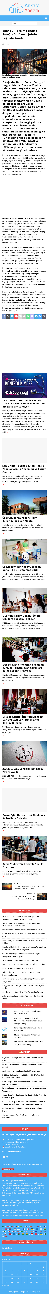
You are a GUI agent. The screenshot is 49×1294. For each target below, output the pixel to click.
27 (24, 1282)
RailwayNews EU (37, 1215)
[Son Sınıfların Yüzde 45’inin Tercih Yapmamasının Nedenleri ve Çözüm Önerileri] (24, 450)
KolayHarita (28, 1200)
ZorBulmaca (6, 1203)
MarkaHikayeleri (39, 1193)
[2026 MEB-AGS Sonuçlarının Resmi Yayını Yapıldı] (24, 753)
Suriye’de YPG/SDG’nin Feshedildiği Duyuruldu (21, 1071)
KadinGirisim (38, 1183)
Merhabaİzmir (28, 1185)
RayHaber (25, 1052)
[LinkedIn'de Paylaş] (12, 316)
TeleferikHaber (22, 1180)
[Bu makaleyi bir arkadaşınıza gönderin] (20, 316)
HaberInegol (6, 1193)
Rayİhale (36, 1203)
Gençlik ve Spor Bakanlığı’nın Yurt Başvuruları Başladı (22, 992)
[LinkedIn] (7, 1156)
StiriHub (5, 1215)
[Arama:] (24, 23)
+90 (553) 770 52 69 (11, 1144)
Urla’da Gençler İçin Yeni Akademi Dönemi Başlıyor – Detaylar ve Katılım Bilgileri (23, 720)
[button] (45, 18)
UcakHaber (25, 1188)
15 (37, 1275)
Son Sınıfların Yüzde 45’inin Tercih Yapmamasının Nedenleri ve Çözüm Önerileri (24, 469)
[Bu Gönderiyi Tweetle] (8, 316)
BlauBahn (25, 1210)
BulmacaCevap (7, 1200)
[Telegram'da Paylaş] (36, 316)
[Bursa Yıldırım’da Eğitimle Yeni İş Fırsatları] (24, 848)
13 (24, 1275)
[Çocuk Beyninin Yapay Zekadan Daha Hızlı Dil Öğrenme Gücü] (24, 551)
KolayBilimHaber (30, 1190)
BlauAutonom (24, 1212)
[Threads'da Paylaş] (44, 316)
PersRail (16, 1212)
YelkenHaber (7, 1188)
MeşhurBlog (6, 1205)
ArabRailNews (7, 1212)
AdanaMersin (18, 1185)
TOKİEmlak (15, 1205)
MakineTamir (34, 1188)
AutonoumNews (16, 1210)
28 (31, 1282)
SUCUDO (5, 1180)
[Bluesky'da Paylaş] (40, 316)
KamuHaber (16, 1188)
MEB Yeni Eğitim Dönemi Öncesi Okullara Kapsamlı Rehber (21, 617)
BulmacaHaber (7, 1195)
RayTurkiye (37, 1200)
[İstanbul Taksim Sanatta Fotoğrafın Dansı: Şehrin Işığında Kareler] (24, 72)
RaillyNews (6, 1210)
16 (43, 1275)
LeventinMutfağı (27, 1203)
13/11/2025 (9, 44)
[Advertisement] (24, 196)
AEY (31, 1193)
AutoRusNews (17, 1215)
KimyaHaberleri (18, 1183)
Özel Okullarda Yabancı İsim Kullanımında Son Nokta (19, 519)
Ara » (8, 1285)
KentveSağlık (16, 1203)
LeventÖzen (29, 1183)
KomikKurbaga (19, 1200)
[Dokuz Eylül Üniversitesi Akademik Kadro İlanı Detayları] (24, 800)
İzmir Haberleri (7, 1248)
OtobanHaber (17, 1193)
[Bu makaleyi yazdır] (24, 316)
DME (10, 1215)
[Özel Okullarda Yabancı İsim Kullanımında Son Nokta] (24, 502)
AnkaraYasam (7, 1185)
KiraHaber (26, 1193)
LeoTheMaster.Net (17, 1190)
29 (37, 1282)
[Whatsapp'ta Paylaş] (28, 316)
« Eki (4, 1285)
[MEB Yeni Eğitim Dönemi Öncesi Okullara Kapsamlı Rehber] (24, 600)
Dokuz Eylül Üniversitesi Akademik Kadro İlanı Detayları (23, 816)
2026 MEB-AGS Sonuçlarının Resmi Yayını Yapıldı (23, 770)
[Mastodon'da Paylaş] (32, 316)
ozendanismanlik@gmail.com (15, 1147)
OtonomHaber (7, 1183)
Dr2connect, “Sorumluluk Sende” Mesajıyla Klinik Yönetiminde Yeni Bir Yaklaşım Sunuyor (23, 403)
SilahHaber (6, 1190)
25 (12, 1282)
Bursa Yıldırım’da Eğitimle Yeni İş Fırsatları (22, 865)
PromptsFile (26, 1215)
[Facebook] (3, 1156)
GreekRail (32, 1212)
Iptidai (41, 1188)
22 (37, 1278)
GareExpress (34, 1210)
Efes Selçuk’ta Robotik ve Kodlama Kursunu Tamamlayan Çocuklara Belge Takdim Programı (23, 667)
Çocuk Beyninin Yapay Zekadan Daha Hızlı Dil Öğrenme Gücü (21, 568)
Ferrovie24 (40, 1212)
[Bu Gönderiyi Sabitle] (16, 316)
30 (43, 1282)
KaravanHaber (39, 1185)
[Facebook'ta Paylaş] (4, 316)
